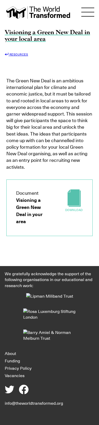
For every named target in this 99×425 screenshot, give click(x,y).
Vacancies (15, 375)
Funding (12, 361)
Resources (19, 54)
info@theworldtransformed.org (34, 403)
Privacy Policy (18, 368)
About (10, 353)
